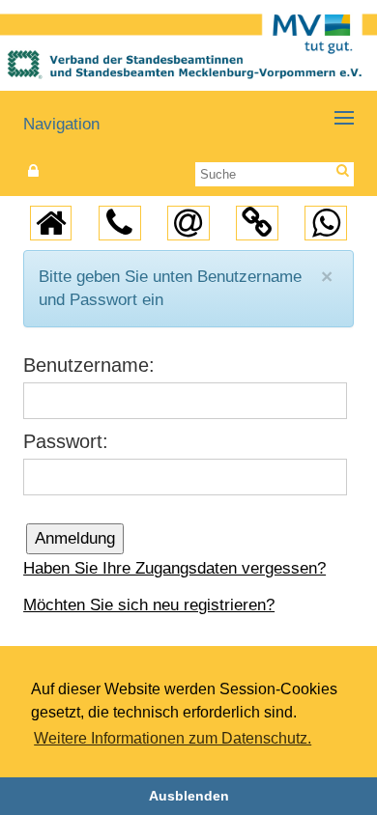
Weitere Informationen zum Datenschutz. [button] (172, 738)
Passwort (62, 441)
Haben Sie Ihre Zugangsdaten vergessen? (174, 568)
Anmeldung (75, 538)
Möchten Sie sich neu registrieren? (149, 605)
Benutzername (86, 365)
